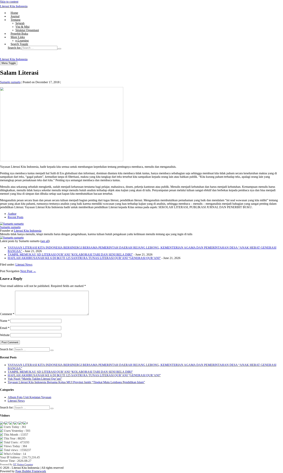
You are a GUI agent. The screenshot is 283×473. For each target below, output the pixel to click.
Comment (7, 314)
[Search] (59, 48)
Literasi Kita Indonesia (14, 6)
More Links (18, 37)
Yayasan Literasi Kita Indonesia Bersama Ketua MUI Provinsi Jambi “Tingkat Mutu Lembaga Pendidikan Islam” (76, 382)
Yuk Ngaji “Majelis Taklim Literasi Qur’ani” (35, 378)
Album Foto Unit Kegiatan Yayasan (29, 397)
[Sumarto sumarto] (12, 223)
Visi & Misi (22, 26)
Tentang (15, 19)
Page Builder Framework (30, 471)
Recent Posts (15, 217)
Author (12, 213)
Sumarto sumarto (10, 227)
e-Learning (22, 40)
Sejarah (19, 23)
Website (5, 335)
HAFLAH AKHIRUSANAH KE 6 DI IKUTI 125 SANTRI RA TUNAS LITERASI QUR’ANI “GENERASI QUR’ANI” (84, 258)
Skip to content (9, 1)
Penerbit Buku (19, 33)
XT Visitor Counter (23, 464)
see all (45, 241)
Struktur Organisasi (27, 30)
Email (4, 328)
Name (5, 320)
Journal (15, 16)
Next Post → (28, 271)
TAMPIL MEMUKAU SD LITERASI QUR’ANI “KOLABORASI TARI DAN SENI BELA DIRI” (70, 254)
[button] (145, 47)
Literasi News (23, 264)
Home (14, 12)
